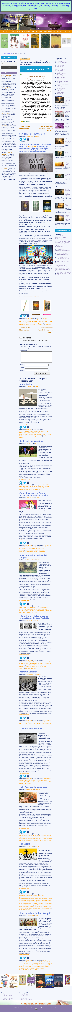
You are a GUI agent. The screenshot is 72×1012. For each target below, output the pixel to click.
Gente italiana (39, 780)
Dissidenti (34, 902)
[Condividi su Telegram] (20, 140)
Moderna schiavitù (37, 665)
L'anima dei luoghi (29, 610)
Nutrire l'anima (34, 550)
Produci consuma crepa (30, 840)
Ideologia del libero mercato (38, 903)
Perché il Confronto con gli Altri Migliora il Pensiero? (62, 274)
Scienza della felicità (28, 324)
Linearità (33, 432)
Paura (24, 551)
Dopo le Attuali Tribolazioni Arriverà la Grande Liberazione (63, 259)
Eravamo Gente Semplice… (32, 728)
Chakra (58, 60)
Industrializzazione (28, 905)
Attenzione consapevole (30, 547)
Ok (36, 1009)
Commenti (42, 551)
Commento (23, 350)
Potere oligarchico (34, 906)
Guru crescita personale (31, 321)
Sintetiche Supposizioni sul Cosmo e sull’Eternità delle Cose (62, 255)
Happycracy (32, 146)
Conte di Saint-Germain (36, 31)
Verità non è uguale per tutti (35, 436)
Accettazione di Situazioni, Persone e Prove (45, 129)
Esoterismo (59, 61)
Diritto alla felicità (27, 902)
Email (22, 367)
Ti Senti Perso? (60, 246)
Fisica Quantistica (61, 65)
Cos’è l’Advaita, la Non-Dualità (61, 244)
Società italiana (36, 782)
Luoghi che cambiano (40, 610)
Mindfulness (28, 550)
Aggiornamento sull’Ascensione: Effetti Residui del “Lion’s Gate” (62, 251)
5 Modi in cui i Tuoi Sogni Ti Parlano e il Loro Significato (62, 242)
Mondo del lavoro (41, 838)
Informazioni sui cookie (39, 13)
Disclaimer (49, 13)
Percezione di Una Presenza (64, 272)
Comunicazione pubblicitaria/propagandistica (28, 897)
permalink (48, 324)
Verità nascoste (60, 92)
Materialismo (29, 665)
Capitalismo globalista (31, 895)
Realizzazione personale (37, 323)
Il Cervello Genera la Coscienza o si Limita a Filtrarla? (61, 237)
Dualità (24, 432)
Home (3, 13)
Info (4, 997)
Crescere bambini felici (38, 486)
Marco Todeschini (57, 31)
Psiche (58, 80)
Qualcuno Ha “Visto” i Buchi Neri (62, 262)
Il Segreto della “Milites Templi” (35, 913)
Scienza (58, 85)
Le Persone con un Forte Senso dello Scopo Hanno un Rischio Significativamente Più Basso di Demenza (62, 269)
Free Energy (60, 66)
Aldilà (20, 607)
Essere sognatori (31, 780)
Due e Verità (25, 384)
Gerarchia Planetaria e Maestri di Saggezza (61, 68)
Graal (48, 962)
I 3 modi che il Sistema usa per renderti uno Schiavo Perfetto (34, 617)
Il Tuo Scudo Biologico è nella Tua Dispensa (62, 264)
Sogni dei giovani (45, 782)
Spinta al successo (37, 324)
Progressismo (42, 906)
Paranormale (60, 76)
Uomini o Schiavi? (28, 671)
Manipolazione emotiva (30, 548)
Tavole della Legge (34, 968)
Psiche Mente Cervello (62, 81)
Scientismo (25, 436)
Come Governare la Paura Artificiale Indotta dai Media (33, 494)
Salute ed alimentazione (63, 84)
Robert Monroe (48, 31)
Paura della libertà (36, 723)
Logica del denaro (31, 722)
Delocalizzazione (43, 900)
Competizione (29, 662)
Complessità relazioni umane (30, 431)
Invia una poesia (7, 999)
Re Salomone (33, 966)
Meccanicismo (26, 434)
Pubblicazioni (60, 83)
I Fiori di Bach (60, 70)
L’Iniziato (26, 31)
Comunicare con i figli (27, 486)
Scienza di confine (61, 87)
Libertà (25, 722)
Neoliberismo (27, 323)
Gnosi (45, 962)
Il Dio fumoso (67, 31)
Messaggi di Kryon (61, 73)
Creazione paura (40, 547)
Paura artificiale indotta (31, 551)
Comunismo (38, 898)
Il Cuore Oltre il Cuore (62, 257)
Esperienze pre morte (7, 31)
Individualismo (40, 321)
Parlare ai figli (24, 489)
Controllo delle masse (33, 900)
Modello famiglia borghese (30, 838)
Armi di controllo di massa (30, 320)
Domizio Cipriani (30, 962)
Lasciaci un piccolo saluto (25, 13)
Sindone (27, 968)
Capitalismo (22, 662)
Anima (24, 607)
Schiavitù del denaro (46, 723)
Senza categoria (61, 88)
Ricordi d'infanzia (28, 782)
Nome (22, 364)
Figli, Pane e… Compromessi (33, 787)
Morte (24, 612)
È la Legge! (24, 843)
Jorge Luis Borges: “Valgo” (63, 248)
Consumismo (36, 662)
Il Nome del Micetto (61, 240)
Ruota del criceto (27, 666)
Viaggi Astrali (60, 93)
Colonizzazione (26, 897)
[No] (70, 1008)
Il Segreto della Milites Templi (37, 963)
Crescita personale (41, 320)
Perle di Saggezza (61, 77)
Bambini (45, 485)
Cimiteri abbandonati (31, 607)
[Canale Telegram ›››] (36, 71)
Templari (27, 969)
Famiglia (46, 835)
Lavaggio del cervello (28, 663)
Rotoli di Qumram (41, 966)
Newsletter (9, 13)
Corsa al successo (44, 662)
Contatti (15, 13)
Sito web (22, 370)
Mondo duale (33, 434)
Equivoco (28, 432)
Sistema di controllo (37, 666)
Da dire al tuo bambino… (31, 441)
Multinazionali (26, 906)
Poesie (58, 78)
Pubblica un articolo (8, 998)
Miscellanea (9, 53)
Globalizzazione (27, 903)
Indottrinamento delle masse (28, 837)
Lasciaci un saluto (7, 995)
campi (20, 431)
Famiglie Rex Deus (39, 962)
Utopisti (49, 908)
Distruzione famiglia (39, 835)
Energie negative (27, 609)
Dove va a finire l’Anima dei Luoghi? (33, 556)
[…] (63, 108)
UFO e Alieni (60, 91)
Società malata (39, 840)
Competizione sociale (28, 835)
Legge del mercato (38, 905)
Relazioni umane (41, 434)
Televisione (27, 668)
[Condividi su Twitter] (24, 140)
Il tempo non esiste (61, 72)
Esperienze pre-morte (36, 609)
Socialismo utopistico (41, 908)
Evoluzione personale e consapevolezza (61, 63)
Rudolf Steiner (18, 31)
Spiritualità (59, 89)
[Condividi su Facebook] (27, 140)
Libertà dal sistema (38, 663)
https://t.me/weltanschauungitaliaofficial (32, 296)
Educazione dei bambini (36, 488)
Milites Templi (29, 965)
